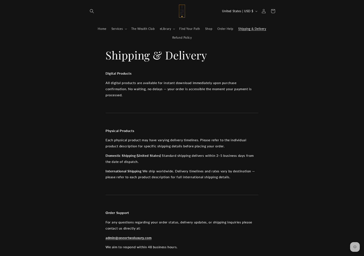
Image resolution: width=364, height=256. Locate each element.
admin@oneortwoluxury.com (128, 238)
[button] (91, 11)
